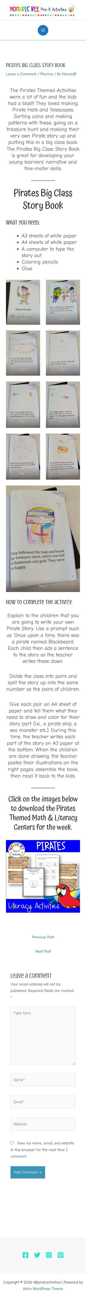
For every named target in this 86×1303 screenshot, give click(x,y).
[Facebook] (25, 1255)
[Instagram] (49, 1255)
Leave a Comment (21, 74)
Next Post (43, 951)
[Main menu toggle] (43, 30)
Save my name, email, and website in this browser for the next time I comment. (42, 1149)
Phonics (46, 74)
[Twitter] (37, 1255)
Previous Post (43, 937)
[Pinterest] (60, 1255)
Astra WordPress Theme (43, 1288)
